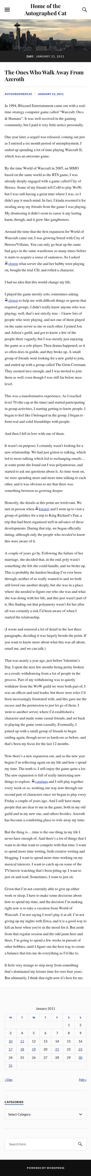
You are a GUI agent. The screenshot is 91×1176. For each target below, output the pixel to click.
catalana (41, 781)
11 (22, 1041)
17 (10, 1049)
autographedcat (18, 93)
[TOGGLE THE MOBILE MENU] (7, 9)
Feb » (83, 1080)
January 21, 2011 (51, 93)
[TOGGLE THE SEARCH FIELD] (84, 9)
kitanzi (44, 508)
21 (57, 1049)
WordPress (55, 1167)
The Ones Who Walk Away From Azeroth (44, 75)
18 (22, 1049)
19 (34, 1049)
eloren (13, 263)
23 (80, 1049)
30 (80, 1057)
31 (10, 1065)
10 (10, 1041)
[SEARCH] (80, 1144)
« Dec (8, 1080)
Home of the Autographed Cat (45, 9)
